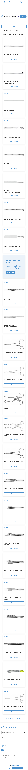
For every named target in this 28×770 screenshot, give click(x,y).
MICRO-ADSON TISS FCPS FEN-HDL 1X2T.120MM (12, 544)
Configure (9, 768)
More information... (16, 765)
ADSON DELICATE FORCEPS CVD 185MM (13, 706)
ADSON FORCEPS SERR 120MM (11, 625)
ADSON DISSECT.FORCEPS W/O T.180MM (14, 652)
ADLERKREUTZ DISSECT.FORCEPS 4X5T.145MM (12, 298)
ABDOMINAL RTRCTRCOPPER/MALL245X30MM (12, 136)
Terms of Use (4, 759)
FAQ (2, 760)
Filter (14, 26)
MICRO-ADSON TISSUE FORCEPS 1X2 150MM (13, 598)
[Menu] (2, 2)
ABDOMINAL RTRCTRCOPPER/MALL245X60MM (12, 218)
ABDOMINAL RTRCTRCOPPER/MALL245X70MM (12, 245)
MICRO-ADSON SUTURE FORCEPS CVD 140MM (13, 462)
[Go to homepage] (7, 2)
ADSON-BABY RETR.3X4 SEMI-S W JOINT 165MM (14, 435)
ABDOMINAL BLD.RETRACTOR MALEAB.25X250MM (11, 109)
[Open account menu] (20, 2)
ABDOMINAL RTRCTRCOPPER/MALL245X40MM (12, 164)
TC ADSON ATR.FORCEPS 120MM (12, 679)
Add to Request (14, 59)
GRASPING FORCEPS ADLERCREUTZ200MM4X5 (10, 326)
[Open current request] (23, 2)
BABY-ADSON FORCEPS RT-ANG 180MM (13, 379)
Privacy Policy (4, 757)
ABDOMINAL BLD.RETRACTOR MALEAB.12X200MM (11, 55)
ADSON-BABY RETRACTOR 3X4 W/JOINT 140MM (13, 407)
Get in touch (10, 272)
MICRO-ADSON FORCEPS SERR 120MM (13, 488)
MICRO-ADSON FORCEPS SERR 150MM (13, 516)
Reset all (18, 30)
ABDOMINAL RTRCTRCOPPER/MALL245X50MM (12, 191)
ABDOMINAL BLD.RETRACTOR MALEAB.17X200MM (11, 82)
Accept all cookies (17, 768)
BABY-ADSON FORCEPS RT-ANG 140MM (13, 352)
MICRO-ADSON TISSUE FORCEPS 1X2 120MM (13, 571)
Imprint (2, 756)
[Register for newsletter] (24, 732)
